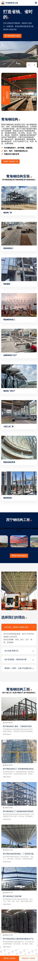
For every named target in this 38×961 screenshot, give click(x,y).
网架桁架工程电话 (28, 958)
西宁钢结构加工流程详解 (12, 896)
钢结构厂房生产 (9, 391)
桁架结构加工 (8, 248)
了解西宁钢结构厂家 (10, 161)
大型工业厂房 (8, 426)
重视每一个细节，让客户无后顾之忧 (18, 668)
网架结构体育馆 (9, 462)
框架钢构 (6, 284)
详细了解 (6, 734)
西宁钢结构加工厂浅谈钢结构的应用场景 (18, 811)
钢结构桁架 (7, 498)
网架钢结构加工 (9, 319)
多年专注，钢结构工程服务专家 (16, 627)
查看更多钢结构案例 (19, 556)
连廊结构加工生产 (10, 355)
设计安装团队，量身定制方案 (15, 659)
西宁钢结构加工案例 (12, 36)
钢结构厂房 (7, 213)
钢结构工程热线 (9, 958)
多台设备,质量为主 (11, 651)
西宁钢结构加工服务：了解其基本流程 (17, 726)
